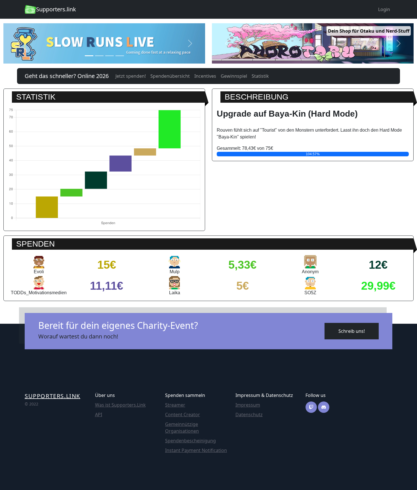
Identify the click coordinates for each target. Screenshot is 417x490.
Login (384, 9)
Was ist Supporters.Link (120, 405)
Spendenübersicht (170, 76)
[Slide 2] (99, 55)
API (98, 414)
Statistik (260, 76)
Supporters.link (52, 396)
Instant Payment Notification (196, 450)
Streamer (175, 405)
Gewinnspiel (234, 76)
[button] (18, 43)
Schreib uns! (351, 331)
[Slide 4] (119, 55)
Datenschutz (249, 414)
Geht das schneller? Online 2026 (67, 76)
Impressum (247, 405)
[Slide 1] (89, 55)
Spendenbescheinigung (190, 441)
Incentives (205, 76)
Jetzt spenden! (130, 76)
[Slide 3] (109, 55)
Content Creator (182, 414)
